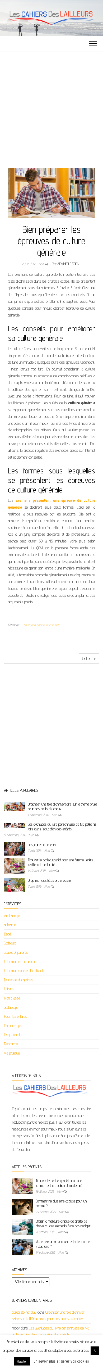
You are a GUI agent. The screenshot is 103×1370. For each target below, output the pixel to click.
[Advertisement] (51, 106)
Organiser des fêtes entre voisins (49, 880)
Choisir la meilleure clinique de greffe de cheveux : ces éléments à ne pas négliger (63, 1223)
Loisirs (8, 988)
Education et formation (19, 961)
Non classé (12, 998)
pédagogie (11, 1007)
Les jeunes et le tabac (42, 844)
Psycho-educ (13, 1034)
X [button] (95, 1350)
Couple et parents (16, 952)
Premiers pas (13, 1025)
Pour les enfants (15, 1016)
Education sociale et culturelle (42, 625)
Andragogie (12, 915)
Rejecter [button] (22, 1361)
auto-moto (11, 924)
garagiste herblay (24, 1312)
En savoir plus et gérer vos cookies (61, 1361)
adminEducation (68, 264)
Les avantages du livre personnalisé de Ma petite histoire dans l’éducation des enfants (63, 826)
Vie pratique (12, 1053)
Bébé (7, 934)
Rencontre (11, 1043)
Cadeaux (10, 943)
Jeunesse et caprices (18, 979)
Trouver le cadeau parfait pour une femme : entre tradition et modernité (59, 1183)
